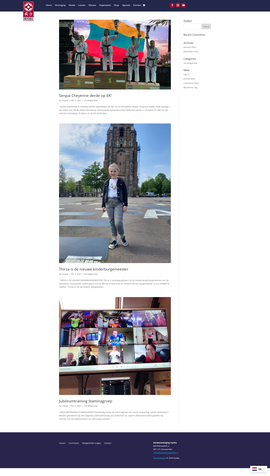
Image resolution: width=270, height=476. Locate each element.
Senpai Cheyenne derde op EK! (85, 95)
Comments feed (191, 83)
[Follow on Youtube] (183, 5)
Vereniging (60, 5)
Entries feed (189, 78)
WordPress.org (190, 87)
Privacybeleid (159, 458)
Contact (137, 5)
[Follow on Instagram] (178, 5)
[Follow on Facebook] (172, 5)
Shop (116, 5)
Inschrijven (74, 443)
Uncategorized (90, 100)
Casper (65, 100)
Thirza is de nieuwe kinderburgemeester (93, 269)
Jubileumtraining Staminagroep (85, 401)
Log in (186, 74)
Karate (72, 5)
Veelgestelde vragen (91, 443)
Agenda (126, 5)
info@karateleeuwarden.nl (165, 452)
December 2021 (191, 51)
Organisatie (105, 5)
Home (49, 5)
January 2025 (190, 47)
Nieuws (92, 5)
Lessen (82, 5)
